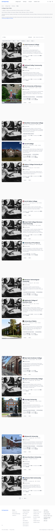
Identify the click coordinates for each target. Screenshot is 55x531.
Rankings (24, 1)
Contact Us (14, 515)
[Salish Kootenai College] (12, 52)
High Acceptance (26, 522)
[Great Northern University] (12, 465)
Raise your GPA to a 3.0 (48, 515)
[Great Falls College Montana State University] (12, 230)
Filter (5, 37)
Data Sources (14, 511)
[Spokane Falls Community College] (12, 486)
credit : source (17, 160)
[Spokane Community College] (12, 386)
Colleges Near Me (36, 520)
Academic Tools (36, 1)
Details (30, 59)
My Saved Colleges (36, 517)
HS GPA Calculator (47, 513)
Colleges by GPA (36, 513)
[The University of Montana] (12, 94)
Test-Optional (25, 520)
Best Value (25, 515)
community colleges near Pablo (7, 18)
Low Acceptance (26, 525)
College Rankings (26, 511)
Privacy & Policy (12, 529)
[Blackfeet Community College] (12, 131)
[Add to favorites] (20, 44)
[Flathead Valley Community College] (12, 73)
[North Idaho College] (12, 209)
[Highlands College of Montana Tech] (12, 308)
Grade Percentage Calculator (47, 518)
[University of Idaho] (12, 329)
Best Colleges (25, 513)
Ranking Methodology (16, 513)
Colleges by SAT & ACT (37, 511)
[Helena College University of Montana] (12, 172)
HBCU (24, 518)
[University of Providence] (12, 251)
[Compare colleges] (50, 2)
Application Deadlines (27, 517)
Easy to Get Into (25, 523)
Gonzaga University (5, 14)
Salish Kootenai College (6, 12)
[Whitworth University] (12, 444)
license (20, 160)
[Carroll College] (12, 151)
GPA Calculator (46, 511)
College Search (36, 515)
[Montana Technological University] (12, 287)
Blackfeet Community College (31, 14)
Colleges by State (36, 522)
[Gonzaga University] (12, 407)
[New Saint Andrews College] (12, 366)
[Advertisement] (23, 27)
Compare (30, 1)
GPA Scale (45, 520)
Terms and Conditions (5, 529)
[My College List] (52, 2)
